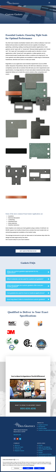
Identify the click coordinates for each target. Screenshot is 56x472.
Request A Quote (19, 450)
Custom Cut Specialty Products (47, 430)
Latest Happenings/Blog (45, 449)
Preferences (16, 468)
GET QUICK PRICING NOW (28, 251)
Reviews (40, 450)
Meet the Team (19, 447)
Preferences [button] (31, 465)
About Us (17, 445)
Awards (40, 452)
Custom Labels (42, 428)
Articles (40, 445)
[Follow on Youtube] (17, 439)
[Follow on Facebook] (15, 439)
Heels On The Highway (44, 447)
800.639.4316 (28, 408)
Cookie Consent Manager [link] (7, 459)
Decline (28, 468)
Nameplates (41, 426)
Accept (39, 468)
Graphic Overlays (43, 425)
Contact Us (18, 449)
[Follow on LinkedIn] (20, 439)
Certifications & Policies (45, 454)
